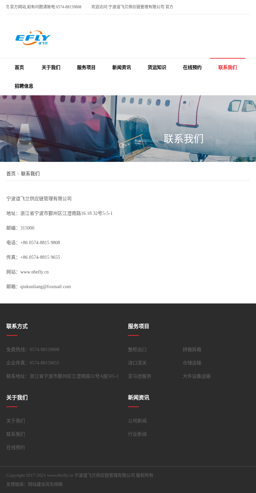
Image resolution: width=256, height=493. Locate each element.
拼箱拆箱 (192, 349)
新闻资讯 (121, 67)
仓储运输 (192, 362)
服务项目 (86, 67)
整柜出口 (137, 349)
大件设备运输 (197, 376)
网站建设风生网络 (45, 484)
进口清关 (137, 362)
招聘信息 (24, 86)
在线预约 (192, 67)
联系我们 (227, 67)
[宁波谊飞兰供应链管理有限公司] (33, 41)
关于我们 (51, 67)
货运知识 (157, 67)
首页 (19, 67)
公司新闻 (137, 420)
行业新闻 (137, 434)
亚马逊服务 (139, 376)
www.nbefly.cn (34, 271)
